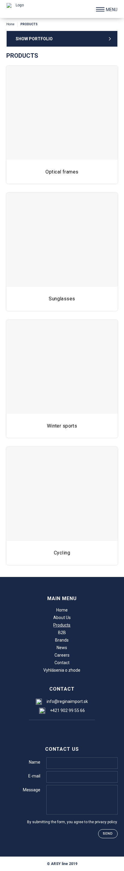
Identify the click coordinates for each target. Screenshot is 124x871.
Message (31, 789)
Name (34, 762)
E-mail (34, 776)
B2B (62, 632)
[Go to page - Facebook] (49, 730)
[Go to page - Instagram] (61, 730)
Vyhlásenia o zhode (61, 670)
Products (61, 625)
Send (108, 834)
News (62, 647)
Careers (62, 655)
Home (10, 24)
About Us (62, 617)
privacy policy (106, 822)
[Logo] (17, 9)
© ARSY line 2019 (62, 864)
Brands (62, 640)
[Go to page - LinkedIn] (73, 730)
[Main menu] (100, 9)
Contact (62, 662)
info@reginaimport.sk (67, 701)
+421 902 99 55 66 (67, 710)
